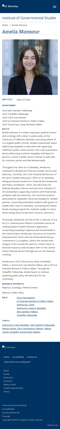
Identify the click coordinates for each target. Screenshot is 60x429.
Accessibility (18, 357)
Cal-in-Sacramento (26, 297)
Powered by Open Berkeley (14, 405)
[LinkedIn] (16, 352)
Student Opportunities (13, 388)
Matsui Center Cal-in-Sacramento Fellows (22, 328)
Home (5, 25)
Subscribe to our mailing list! (17, 362)
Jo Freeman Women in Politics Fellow (35, 301)
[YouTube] (22, 352)
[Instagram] (27, 352)
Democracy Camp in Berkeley (31, 308)
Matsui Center (10, 384)
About (6, 370)
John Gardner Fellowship (42, 324)
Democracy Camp (25, 304)
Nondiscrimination (10, 412)
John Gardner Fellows (27, 311)
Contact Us (32, 357)
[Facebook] (5, 352)
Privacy (6, 416)
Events (7, 374)
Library (7, 391)
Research (8, 381)
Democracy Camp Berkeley (15, 324)
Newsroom (8, 377)
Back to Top (53, 425)
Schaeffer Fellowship (27, 315)
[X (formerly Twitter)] (10, 352)
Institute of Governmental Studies (29, 17)
